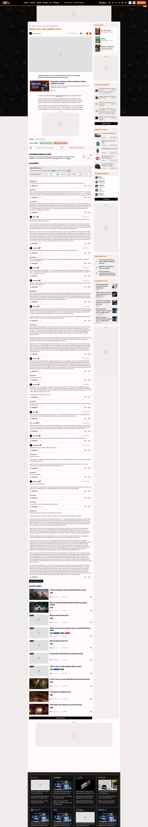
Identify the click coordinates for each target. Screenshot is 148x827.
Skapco (35, 268)
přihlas (53, 170)
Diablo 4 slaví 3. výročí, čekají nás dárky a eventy (65, 666)
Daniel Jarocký (54, 636)
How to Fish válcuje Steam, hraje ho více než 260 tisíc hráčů (40, 792)
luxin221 (35, 358)
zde (57, 158)
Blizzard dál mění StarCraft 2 (59, 615)
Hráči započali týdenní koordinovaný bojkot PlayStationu (102, 286)
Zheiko (34, 217)
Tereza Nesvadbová (55, 659)
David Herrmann (54, 596)
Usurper (35, 306)
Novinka (39, 26)
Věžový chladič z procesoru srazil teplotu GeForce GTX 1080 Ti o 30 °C (104, 294)
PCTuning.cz (99, 297)
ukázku (68, 158)
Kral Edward (36, 445)
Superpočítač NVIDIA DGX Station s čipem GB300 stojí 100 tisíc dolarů (85, 801)
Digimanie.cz (99, 322)
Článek (32, 81)
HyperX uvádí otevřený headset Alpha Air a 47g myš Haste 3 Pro (85, 824)
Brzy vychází (99, 25)
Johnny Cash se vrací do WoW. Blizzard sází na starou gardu (70, 679)
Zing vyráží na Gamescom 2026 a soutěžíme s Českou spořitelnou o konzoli (68, 82)
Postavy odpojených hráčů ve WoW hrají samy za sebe (68, 590)
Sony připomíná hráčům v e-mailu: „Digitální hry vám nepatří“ (39, 801)
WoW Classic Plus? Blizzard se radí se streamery (66, 705)
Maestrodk (35, 481)
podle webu (59, 95)
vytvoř (69, 170)
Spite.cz (98, 289)
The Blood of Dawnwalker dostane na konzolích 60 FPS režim (103, 302)
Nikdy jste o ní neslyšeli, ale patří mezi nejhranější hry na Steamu (106, 801)
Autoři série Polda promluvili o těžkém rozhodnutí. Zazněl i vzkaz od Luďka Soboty (62, 802)
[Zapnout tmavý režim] (134, 2)
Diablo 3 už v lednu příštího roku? (51, 26)
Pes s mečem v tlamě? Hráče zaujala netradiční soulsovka (62, 797)
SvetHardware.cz (100, 314)
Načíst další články (60, 718)
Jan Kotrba (35, 248)
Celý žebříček (106, 199)
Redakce (54, 90)
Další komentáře (106, 123)
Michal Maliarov (37, 33)
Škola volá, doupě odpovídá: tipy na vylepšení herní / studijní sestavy (103, 310)
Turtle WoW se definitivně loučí (60, 692)
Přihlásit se (141, 2)
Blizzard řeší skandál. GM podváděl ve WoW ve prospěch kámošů (68, 604)
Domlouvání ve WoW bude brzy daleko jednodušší (66, 654)
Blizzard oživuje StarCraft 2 (59, 641)
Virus (34, 423)
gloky (34, 412)
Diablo (33, 26)
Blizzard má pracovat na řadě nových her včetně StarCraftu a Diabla (70, 629)
